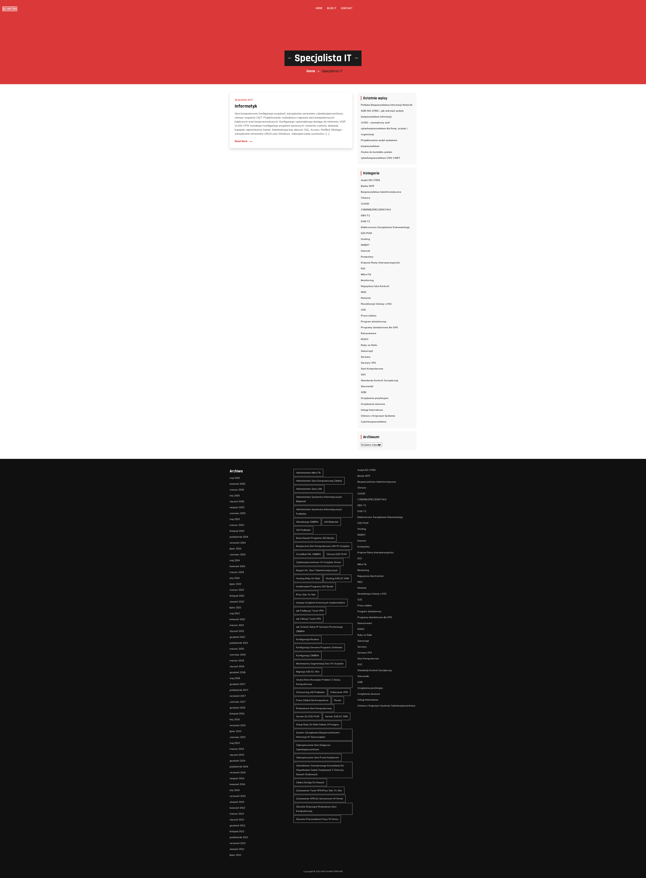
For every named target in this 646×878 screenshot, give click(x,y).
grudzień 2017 (237, 684)
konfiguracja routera (307, 639)
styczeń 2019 (237, 666)
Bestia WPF (367, 186)
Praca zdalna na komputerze (312, 700)
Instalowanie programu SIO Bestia (314, 586)
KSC (363, 268)
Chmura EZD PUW (337, 554)
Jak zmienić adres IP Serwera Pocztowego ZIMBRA (319, 629)
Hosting (365, 239)
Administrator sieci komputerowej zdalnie (319, 480)
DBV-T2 (365, 215)
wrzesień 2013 (238, 796)
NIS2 (363, 292)
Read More (241, 141)
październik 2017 (239, 689)
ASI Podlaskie (303, 529)
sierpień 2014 (237, 778)
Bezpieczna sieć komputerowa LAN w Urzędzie (322, 546)
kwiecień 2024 (237, 566)
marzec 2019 (237, 660)
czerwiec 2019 (237, 654)
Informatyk (246, 106)
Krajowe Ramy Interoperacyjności (380, 262)
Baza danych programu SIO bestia (315, 537)
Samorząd (367, 350)
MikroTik (366, 274)
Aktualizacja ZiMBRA (307, 521)
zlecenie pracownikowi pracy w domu (317, 819)
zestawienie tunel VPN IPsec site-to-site (319, 790)
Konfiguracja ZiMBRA (307, 655)
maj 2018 (235, 678)
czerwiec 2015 (237, 737)
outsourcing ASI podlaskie (310, 692)
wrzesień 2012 (238, 843)
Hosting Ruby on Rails (308, 578)
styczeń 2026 (237, 501)
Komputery (367, 256)
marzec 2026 (237, 489)
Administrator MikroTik (308, 472)
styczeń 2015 (237, 754)
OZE (363, 309)
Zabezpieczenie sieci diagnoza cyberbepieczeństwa (313, 747)
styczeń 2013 (237, 819)
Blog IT (331, 8)
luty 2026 (235, 495)
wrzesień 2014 (238, 772)
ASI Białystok (331, 521)
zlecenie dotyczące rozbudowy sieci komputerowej (316, 809)
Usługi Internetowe (372, 409)
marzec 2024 (237, 572)
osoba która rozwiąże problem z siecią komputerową (318, 682)
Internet (365, 250)
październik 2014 (239, 766)
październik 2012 (239, 837)
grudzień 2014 (237, 760)
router (337, 700)
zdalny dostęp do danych (310, 782)
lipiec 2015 (235, 731)
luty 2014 (235, 790)
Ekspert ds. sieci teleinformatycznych (317, 570)
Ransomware (368, 333)
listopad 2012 (237, 831)
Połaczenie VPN (339, 692)
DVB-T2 (365, 221)
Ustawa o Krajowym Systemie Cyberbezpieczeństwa (378, 418)
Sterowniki (367, 386)
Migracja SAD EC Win (307, 671)
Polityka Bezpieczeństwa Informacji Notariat (386, 104)
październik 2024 (239, 536)
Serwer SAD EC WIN (336, 716)
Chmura (365, 197)
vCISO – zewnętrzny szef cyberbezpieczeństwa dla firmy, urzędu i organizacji (384, 128)
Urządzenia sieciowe (373, 404)
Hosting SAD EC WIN (337, 578)
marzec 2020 (237, 648)
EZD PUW (366, 233)
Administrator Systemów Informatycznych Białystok (319, 499)
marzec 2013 (237, 813)
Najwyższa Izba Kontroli (375, 286)
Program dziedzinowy (373, 321)
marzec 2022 (237, 625)
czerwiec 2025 (237, 513)
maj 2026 (235, 477)
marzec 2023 (237, 589)
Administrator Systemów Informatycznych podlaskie (319, 511)
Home (319, 8)
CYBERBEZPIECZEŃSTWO (376, 209)
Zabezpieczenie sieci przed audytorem (317, 757)
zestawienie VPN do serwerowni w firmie (319, 798)
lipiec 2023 (235, 583)
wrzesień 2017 (238, 695)
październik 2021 (239, 642)
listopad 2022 (237, 595)
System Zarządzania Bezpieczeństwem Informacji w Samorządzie (318, 734)
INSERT (365, 244)
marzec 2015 (237, 748)
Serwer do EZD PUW (307, 716)
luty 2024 (235, 578)
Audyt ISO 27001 (370, 180)
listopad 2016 (237, 713)
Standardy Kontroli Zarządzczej (379, 380)
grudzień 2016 (237, 707)
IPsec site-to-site (306, 594)
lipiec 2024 (235, 548)
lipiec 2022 (235, 607)
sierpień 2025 (237, 507)
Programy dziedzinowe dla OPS (379, 327)
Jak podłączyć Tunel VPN (310, 610)
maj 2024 (235, 560)
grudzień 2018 (237, 672)
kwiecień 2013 (237, 807)
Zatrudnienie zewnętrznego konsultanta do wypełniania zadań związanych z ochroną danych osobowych (320, 770)
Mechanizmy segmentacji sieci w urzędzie (320, 663)
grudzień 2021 (237, 636)
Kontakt (346, 8)
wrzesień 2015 (238, 725)
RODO (364, 339)
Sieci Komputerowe (372, 368)
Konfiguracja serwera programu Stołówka (319, 647)
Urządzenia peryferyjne (374, 398)
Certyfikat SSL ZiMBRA (308, 554)
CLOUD (365, 203)
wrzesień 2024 (238, 542)
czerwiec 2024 (237, 554)
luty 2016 (235, 719)
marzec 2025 (237, 525)
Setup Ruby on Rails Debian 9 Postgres (317, 724)
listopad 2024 (237, 530)
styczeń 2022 (237, 631)
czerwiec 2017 (237, 701)
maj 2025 (235, 519)
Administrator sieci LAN (309, 488)
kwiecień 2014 (237, 784)
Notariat (366, 297)
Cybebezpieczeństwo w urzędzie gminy (318, 562)
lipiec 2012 (235, 854)
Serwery (365, 356)
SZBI (363, 392)
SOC (363, 374)
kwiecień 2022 (237, 619)
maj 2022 (235, 613)
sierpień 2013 (237, 801)
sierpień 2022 (237, 601)
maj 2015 (235, 743)
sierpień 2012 (237, 849)
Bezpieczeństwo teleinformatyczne (381, 191)
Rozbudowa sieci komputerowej (314, 708)
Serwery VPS (368, 362)
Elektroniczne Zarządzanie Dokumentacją (385, 227)
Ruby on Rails (369, 345)
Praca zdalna (368, 315)
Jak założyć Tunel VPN (308, 618)
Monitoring (367, 280)
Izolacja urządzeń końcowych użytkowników (320, 602)
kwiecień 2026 (237, 483)
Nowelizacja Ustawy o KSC (376, 303)
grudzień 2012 (237, 825)
